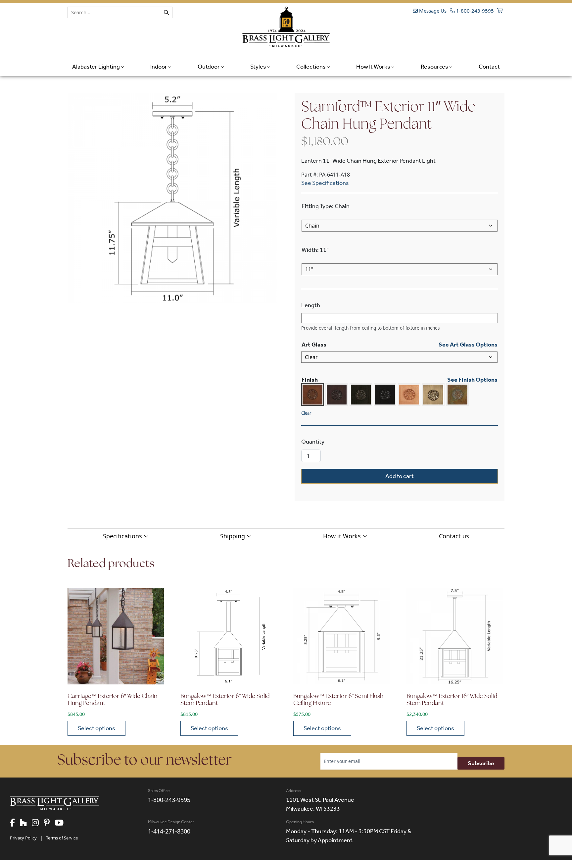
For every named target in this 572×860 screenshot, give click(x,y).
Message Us (432, 10)
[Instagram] (38, 823)
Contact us (454, 536)
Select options (96, 728)
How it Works (342, 536)
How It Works (373, 66)
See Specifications (325, 183)
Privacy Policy (23, 838)
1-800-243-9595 (474, 10)
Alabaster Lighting (96, 66)
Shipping (233, 536)
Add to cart (399, 476)
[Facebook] (15, 823)
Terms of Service (62, 838)
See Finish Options (472, 380)
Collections (311, 66)
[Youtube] (62, 823)
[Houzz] (26, 823)
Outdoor (209, 66)
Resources (435, 66)
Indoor (159, 66)
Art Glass (314, 345)
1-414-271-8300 (169, 831)
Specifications (123, 536)
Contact (489, 66)
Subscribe (481, 763)
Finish (310, 380)
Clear (306, 413)
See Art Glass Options (468, 345)
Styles (258, 66)
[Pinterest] (49, 823)
